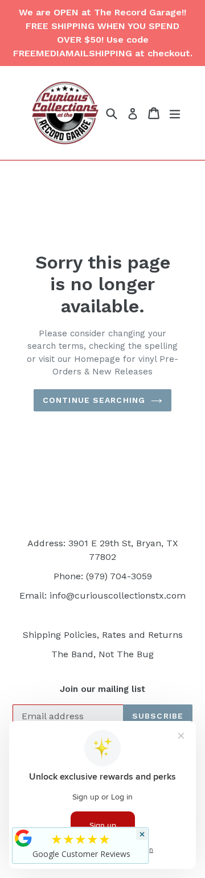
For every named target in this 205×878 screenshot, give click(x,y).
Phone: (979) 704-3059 (103, 576)
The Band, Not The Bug (102, 654)
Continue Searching (94, 400)
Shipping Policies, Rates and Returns (103, 634)
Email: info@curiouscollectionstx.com (102, 595)
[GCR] (23, 838)
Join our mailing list (102, 689)
